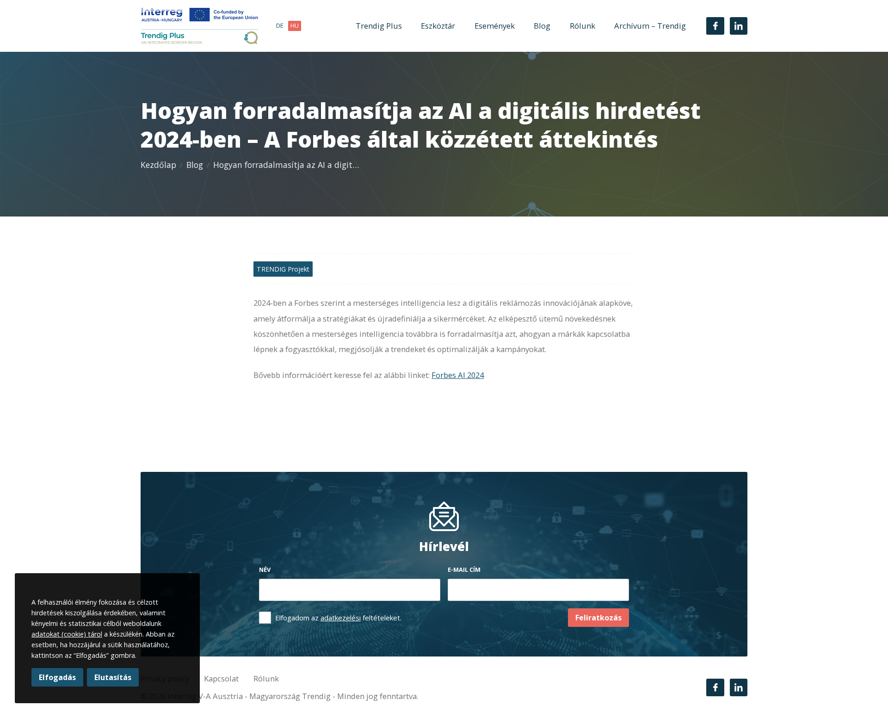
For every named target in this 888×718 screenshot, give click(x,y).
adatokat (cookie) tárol (66, 634)
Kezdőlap (158, 164)
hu (294, 25)
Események (495, 25)
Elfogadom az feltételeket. (338, 617)
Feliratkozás (598, 618)
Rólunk (582, 25)
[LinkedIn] (738, 26)
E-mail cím (464, 569)
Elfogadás (57, 677)
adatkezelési (341, 617)
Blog (542, 25)
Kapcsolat (221, 678)
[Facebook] (715, 26)
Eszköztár (438, 25)
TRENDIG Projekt (283, 269)
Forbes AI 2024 (458, 375)
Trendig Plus (379, 25)
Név (265, 569)
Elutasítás (112, 677)
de (280, 25)
